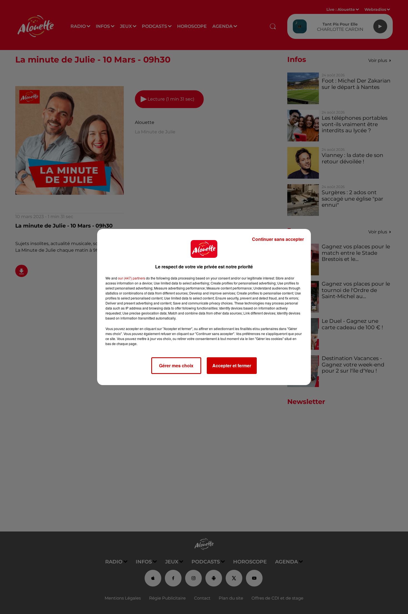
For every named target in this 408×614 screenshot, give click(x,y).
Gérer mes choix (176, 365)
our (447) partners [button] (131, 278)
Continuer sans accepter (278, 239)
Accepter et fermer (231, 365)
